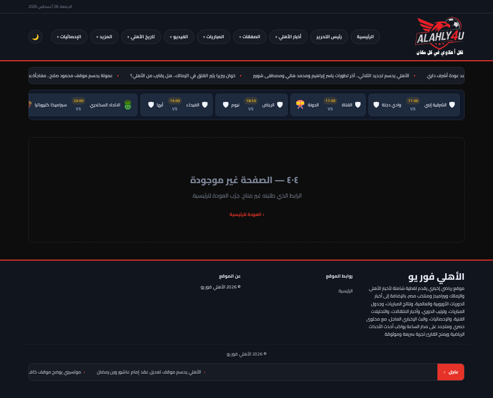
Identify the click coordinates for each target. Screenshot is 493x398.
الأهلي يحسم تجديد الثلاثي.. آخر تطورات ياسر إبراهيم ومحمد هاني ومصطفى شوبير (335, 75)
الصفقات (251, 36)
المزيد (106, 36)
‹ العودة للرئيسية (247, 214)
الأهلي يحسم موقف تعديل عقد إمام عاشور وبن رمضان (160, 372)
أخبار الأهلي (290, 36)
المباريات (215, 36)
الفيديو (180, 36)
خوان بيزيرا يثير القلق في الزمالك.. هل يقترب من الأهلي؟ (186, 75)
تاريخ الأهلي (143, 36)
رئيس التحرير (329, 36)
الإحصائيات (70, 36)
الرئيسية (365, 36)
